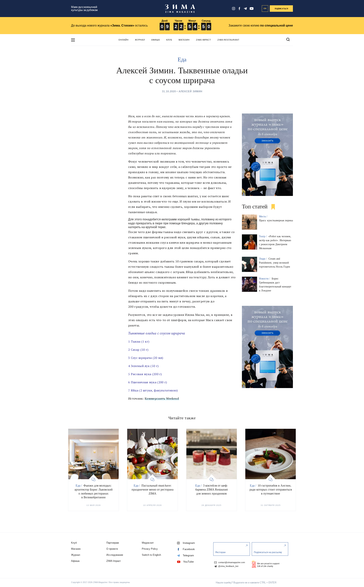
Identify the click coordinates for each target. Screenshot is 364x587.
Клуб (169, 40)
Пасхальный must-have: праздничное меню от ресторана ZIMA (152, 489)
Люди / (263, 258)
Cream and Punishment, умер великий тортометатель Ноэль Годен (274, 262)
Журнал (140, 40)
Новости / (265, 278)
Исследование (114, 554)
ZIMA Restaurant (228, 40)
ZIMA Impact (203, 40)
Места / (263, 216)
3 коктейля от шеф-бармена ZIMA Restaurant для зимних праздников (211, 489)
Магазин (184, 40)
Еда (182, 59)
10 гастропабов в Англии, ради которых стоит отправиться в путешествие (270, 489)
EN (265, 8)
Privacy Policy (150, 548)
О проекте (112, 548)
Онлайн (123, 40)
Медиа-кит (148, 542)
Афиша (155, 40)
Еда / (79, 485)
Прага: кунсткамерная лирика (276, 220)
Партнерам (112, 542)
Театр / (263, 236)
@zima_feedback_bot (228, 566)
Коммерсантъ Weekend (162, 398)
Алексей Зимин (190, 91)
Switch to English (151, 554)
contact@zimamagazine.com (231, 562)
